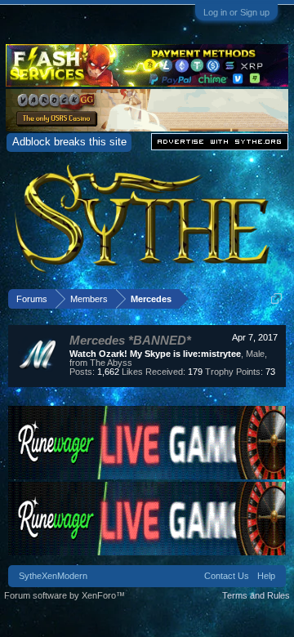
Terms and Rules (256, 595)
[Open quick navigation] (276, 298)
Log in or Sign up (236, 12)
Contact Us (226, 576)
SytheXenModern (53, 576)
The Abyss (111, 363)
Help (266, 576)
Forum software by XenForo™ (64, 595)
